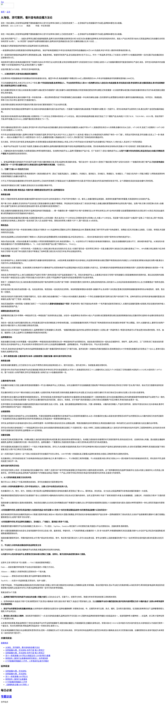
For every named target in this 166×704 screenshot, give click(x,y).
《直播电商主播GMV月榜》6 (17, 685)
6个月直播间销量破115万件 (16, 682)
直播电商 (4, 643)
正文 (8, 12)
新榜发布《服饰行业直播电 (16, 679)
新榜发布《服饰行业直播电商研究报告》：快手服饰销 (26, 658)
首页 (3, 12)
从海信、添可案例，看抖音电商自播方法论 (22, 647)
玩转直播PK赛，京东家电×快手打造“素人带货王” (25, 650)
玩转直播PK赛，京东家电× (16, 671)
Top (2, 2)
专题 (3, 696)
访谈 (9, 696)
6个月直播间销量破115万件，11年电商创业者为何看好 (27, 661)
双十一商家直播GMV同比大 (16, 676)
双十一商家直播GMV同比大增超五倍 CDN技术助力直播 (27, 656)
